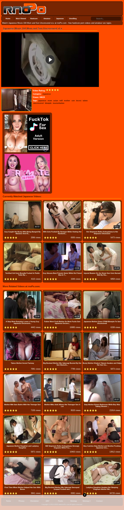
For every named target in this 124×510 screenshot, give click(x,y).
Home (8, 18)
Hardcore (34, 18)
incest (78, 101)
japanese (42, 101)
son (73, 101)
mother (67, 101)
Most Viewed (21, 18)
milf (61, 101)
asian (55, 101)
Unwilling (73, 18)
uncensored (38, 103)
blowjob (48, 103)
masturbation (58, 103)
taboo (85, 101)
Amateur (47, 18)
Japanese (60, 18)
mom (50, 101)
